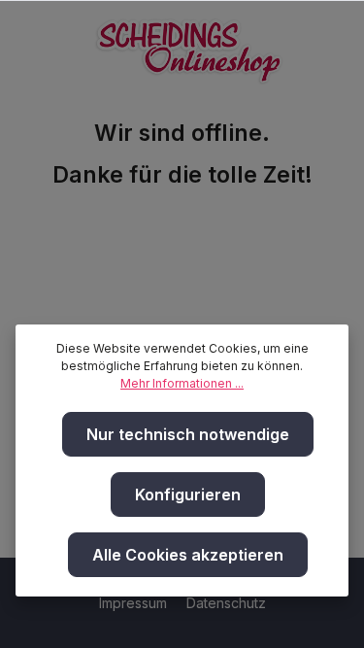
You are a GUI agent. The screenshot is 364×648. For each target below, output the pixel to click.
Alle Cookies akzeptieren (187, 554)
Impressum (135, 603)
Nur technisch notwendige (187, 434)
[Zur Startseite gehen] (189, 46)
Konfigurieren (188, 494)
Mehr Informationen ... (182, 383)
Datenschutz (226, 603)
